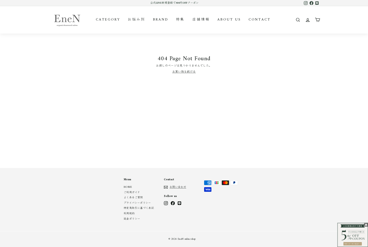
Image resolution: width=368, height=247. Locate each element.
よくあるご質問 (133, 197)
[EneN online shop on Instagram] (166, 203)
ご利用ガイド (132, 192)
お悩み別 (136, 19)
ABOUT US (229, 19)
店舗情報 (201, 19)
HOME (128, 187)
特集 (180, 19)
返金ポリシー (132, 219)
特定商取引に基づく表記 (139, 208)
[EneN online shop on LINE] (180, 203)
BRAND (160, 19)
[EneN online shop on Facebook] (173, 203)
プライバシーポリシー (137, 203)
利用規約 (129, 213)
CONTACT (260, 19)
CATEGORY (108, 19)
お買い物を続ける (184, 71)
